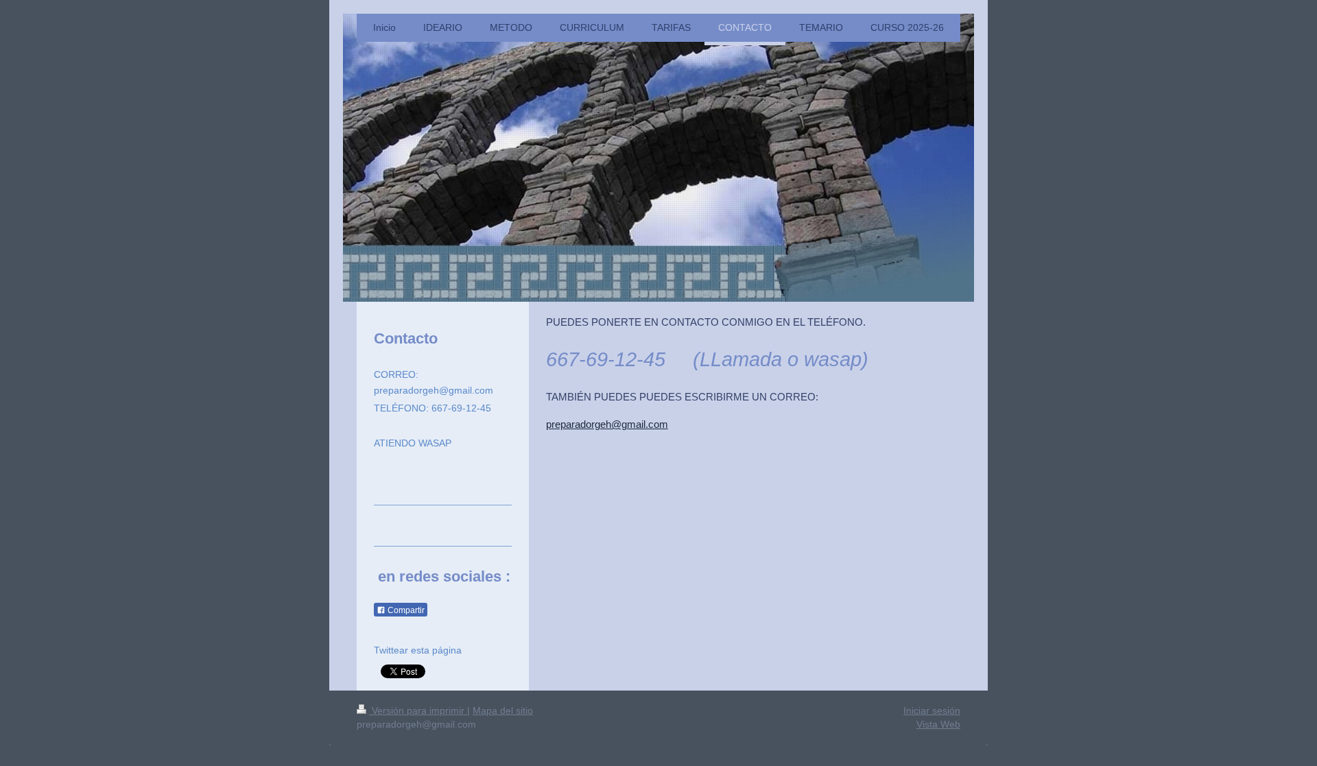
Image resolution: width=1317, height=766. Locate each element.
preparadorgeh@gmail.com (607, 424)
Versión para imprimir (418, 710)
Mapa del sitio (503, 710)
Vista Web (938, 724)
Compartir (405, 610)
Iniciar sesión (931, 710)
